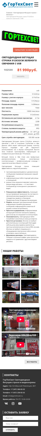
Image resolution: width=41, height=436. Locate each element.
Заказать (20, 76)
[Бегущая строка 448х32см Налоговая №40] (30, 302)
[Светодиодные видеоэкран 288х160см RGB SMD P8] (30, 277)
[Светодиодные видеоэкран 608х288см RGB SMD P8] (30, 265)
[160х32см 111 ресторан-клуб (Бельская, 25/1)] (11, 302)
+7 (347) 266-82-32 (18, 389)
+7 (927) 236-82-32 (18, 392)
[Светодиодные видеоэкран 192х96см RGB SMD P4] (11, 265)
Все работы (32, 362)
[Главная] (18, 7)
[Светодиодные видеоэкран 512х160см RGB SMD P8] (11, 290)
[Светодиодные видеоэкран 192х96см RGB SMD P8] (11, 277)
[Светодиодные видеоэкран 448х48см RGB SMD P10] (30, 290)
